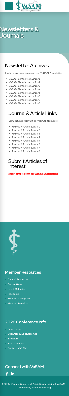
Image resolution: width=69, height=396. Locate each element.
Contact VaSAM (17, 348)
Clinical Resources (18, 279)
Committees (15, 284)
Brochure (13, 338)
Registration (14, 329)
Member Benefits (18, 303)
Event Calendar (16, 289)
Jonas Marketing (41, 387)
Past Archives (16, 343)
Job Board (13, 293)
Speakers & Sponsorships (22, 333)
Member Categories (19, 298)
